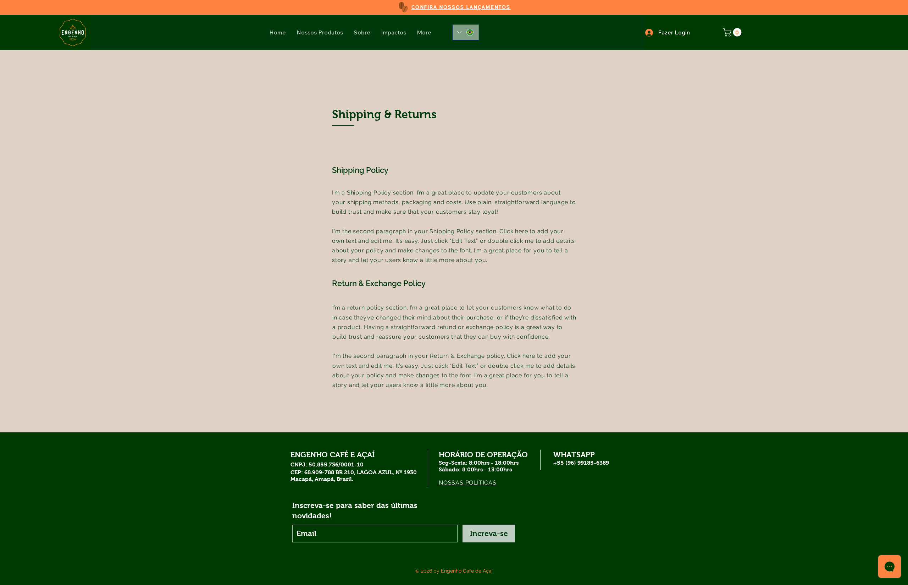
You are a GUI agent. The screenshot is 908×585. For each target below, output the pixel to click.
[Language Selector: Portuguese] (466, 32)
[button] (733, 32)
